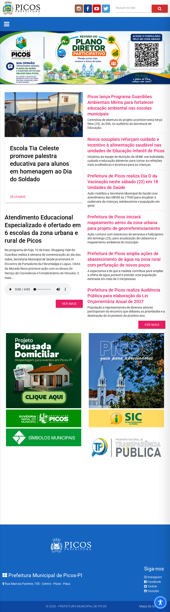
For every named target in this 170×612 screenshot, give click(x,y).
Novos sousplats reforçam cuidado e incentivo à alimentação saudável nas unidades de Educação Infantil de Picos (125, 145)
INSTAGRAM (78, 8)
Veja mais (17, 196)
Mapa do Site (148, 606)
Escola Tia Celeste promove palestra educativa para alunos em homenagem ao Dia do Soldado (41, 164)
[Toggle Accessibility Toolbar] (160, 602)
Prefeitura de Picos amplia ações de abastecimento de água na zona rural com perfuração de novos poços (123, 259)
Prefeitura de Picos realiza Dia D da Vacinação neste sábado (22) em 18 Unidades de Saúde (122, 181)
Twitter (152, 586)
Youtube (153, 591)
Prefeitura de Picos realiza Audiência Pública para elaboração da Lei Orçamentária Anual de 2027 (123, 295)
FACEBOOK (88, 8)
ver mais (69, 303)
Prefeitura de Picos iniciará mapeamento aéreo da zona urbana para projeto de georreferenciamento (123, 222)
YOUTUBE (97, 8)
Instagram (154, 577)
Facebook (154, 581)
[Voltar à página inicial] (21, 14)
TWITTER (106, 8)
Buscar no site (125, 8)
